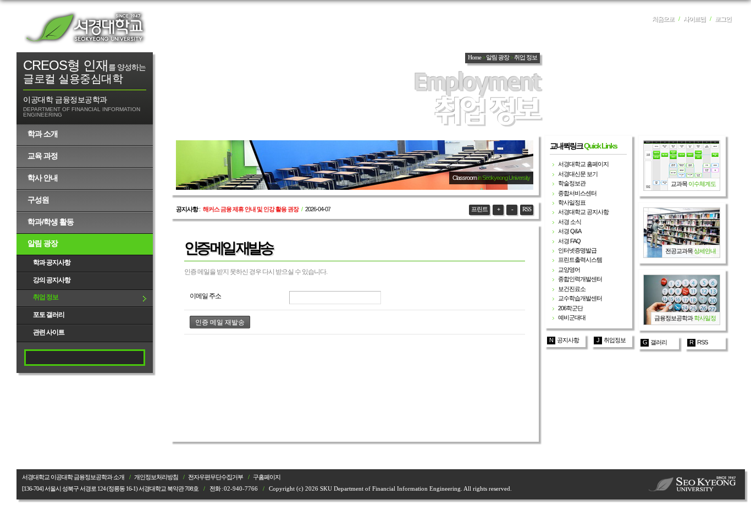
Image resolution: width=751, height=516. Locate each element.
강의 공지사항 (51, 280)
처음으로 (663, 19)
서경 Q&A (569, 231)
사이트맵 (694, 19)
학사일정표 (572, 202)
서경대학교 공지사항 (583, 211)
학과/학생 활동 (50, 221)
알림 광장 (42, 243)
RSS (526, 209)
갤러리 (658, 342)
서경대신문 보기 (578, 174)
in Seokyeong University (504, 177)
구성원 (38, 199)
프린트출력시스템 (580, 259)
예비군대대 (572, 317)
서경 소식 (569, 221)
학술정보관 (572, 183)
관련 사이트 (48, 332)
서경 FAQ (569, 241)
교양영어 (569, 269)
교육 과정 (42, 155)
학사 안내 (42, 177)
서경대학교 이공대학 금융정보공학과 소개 (73, 477)
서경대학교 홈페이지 (583, 164)
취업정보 (615, 340)
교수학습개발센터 (580, 298)
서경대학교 (85, 28)
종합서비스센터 (577, 193)
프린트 (479, 209)
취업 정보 (45, 297)
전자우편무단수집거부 (215, 477)
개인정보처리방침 (156, 477)
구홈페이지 (266, 477)
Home (474, 57)
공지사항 (568, 340)
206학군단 (570, 308)
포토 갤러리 (48, 315)
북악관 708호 (182, 489)
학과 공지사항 (51, 262)
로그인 (723, 19)
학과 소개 (42, 133)
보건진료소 (572, 289)
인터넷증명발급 (577, 250)
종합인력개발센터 (580, 279)
